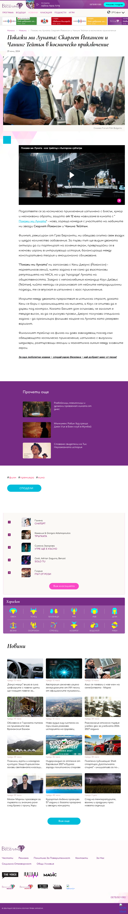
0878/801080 (95, 4)
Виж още (64, 821)
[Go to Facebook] (90, 13)
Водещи (21, 13)
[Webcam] (77, 4)
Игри (72, 13)
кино (41, 477)
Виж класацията (64, 586)
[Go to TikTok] (103, 13)
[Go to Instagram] (97, 13)
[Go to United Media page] (123, 909)
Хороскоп (13, 601)
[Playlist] (84, 4)
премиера (27, 477)
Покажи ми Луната (32, 221)
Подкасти (60, 13)
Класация (46, 13)
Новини (33, 13)
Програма (7, 13)
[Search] (78, 12)
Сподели (26, 488)
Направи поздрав (114, 5)
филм (12, 477)
